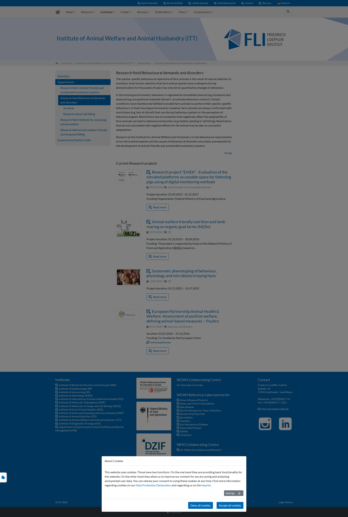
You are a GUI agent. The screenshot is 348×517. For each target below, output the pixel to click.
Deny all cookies (200, 505)
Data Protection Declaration (153, 485)
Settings (230, 493)
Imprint (206, 485)
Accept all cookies (230, 505)
